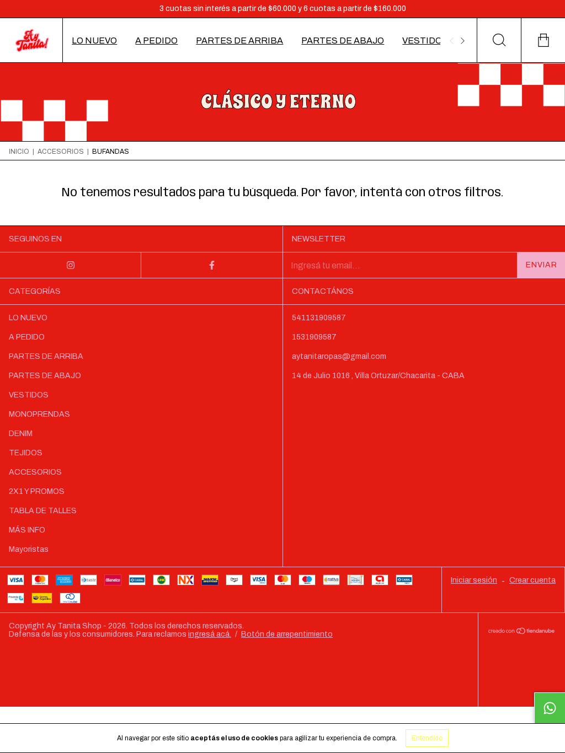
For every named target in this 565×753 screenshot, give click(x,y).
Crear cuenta (532, 580)
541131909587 (319, 318)
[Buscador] (499, 40)
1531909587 (314, 337)
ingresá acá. (209, 634)
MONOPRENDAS (39, 414)
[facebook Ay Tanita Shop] (212, 265)
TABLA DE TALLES (43, 511)
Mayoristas (29, 549)
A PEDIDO (156, 40)
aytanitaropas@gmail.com (339, 356)
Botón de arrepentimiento (287, 634)
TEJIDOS (25, 453)
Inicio (19, 151)
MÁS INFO (27, 530)
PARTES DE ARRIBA (239, 40)
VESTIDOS (425, 40)
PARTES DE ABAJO (342, 40)
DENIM (21, 433)
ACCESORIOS (61, 151)
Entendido (427, 738)
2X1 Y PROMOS (37, 491)
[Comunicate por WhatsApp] (549, 707)
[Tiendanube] (521, 631)
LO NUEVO (94, 40)
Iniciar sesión (474, 580)
